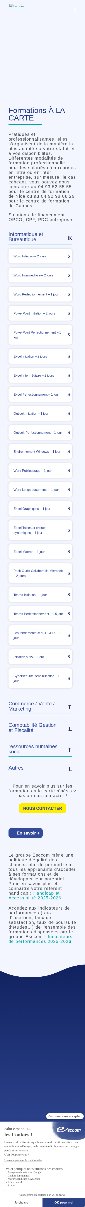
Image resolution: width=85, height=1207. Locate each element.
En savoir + (28, 833)
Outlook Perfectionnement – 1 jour (38, 432)
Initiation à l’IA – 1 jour (29, 657)
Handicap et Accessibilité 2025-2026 (34, 895)
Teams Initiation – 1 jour (30, 595)
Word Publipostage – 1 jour (33, 470)
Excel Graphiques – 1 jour (32, 508)
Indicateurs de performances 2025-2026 (40, 939)
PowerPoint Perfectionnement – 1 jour (37, 335)
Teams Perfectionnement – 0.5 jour (38, 614)
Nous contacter (42, 808)
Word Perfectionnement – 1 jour (36, 294)
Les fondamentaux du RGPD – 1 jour (37, 635)
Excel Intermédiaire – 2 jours (34, 375)
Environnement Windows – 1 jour (37, 451)
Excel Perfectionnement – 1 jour (36, 394)
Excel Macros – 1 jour (29, 552)
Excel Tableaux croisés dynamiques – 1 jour (30, 530)
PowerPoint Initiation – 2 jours (34, 313)
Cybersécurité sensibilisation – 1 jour (37, 678)
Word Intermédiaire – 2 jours (34, 275)
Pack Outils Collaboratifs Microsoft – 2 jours (38, 573)
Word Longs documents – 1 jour (36, 489)
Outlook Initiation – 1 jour (31, 413)
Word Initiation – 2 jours (30, 256)
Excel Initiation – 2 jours (30, 356)
